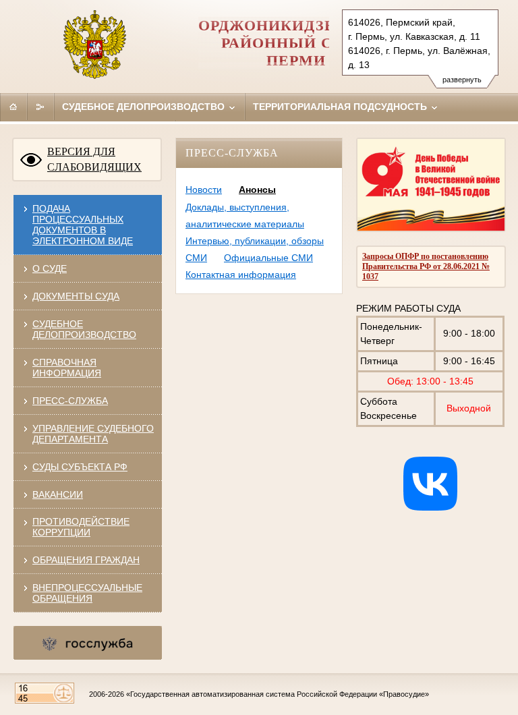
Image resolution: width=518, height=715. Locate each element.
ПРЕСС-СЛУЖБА (70, 400)
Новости (203, 189)
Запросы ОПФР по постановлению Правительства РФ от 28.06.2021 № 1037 (426, 266)
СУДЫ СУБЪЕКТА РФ (79, 466)
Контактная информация (240, 274)
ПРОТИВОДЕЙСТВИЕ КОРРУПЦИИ (81, 527)
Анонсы (257, 189)
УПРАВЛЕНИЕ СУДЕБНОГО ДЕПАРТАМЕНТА (93, 434)
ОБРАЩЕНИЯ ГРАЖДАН (86, 559)
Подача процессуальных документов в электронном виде (82, 224)
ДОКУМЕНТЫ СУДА (75, 296)
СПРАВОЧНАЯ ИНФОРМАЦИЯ (66, 367)
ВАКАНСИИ (57, 494)
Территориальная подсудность (341, 106)
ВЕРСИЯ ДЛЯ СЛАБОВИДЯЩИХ (94, 159)
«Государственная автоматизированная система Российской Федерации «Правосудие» (277, 694)
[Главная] (13, 106)
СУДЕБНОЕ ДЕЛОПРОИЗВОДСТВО (84, 329)
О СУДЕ (49, 268)
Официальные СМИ (268, 257)
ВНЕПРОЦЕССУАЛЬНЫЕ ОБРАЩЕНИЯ (87, 593)
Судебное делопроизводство (144, 106)
